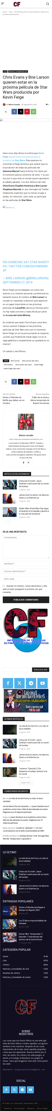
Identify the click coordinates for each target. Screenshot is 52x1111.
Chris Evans (8, 365)
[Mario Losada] (4, 104)
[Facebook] (14, 111)
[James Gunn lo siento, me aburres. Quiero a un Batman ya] (10, 498)
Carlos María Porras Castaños (16, 806)
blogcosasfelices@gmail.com (30, 1069)
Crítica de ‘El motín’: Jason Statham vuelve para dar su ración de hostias (34, 483)
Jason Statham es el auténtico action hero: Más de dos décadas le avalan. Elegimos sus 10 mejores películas (26, 809)
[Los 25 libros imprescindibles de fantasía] (10, 924)
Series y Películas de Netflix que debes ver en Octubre (14, 400)
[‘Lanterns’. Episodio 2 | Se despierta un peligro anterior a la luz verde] (10, 772)
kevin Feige (39, 365)
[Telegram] (31, 683)
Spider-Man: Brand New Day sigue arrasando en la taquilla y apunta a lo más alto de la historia (34, 511)
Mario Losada (14, 104)
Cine (10, 12)
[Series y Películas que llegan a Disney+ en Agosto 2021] (10, 911)
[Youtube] (42, 683)
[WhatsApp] (33, 111)
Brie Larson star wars (30, 361)
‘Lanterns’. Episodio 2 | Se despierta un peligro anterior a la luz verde (33, 771)
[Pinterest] (27, 111)
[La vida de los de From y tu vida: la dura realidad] (10, 729)
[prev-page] (4, 522)
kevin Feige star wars (12, 368)
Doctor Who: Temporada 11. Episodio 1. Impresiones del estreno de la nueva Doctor (31, 937)
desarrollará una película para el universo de (23, 157)
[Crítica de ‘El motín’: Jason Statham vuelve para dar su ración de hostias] (10, 484)
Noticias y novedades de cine (18, 71)
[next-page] (9, 522)
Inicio (5, 12)
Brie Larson (15, 361)
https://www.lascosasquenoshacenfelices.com (26, 439)
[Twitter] (19, 683)
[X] (20, 111)
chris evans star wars (23, 365)
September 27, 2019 (17, 282)
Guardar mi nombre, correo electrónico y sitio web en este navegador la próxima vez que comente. (25, 589)
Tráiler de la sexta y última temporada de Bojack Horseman (39, 400)
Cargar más (25, 782)
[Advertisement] (26, 43)
